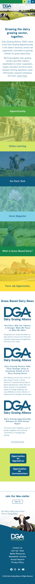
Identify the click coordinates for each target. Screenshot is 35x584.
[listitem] (17, 325)
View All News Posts (17, 442)
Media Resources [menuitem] (17, 554)
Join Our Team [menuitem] (17, 551)
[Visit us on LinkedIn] (19, 570)
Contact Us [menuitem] (17, 548)
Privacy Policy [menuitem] (17, 562)
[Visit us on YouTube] (23, 570)
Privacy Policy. (12, 514)
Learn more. (22, 76)
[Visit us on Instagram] (15, 570)
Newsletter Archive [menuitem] (17, 557)
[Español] (24, 1)
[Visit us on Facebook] (11, 569)
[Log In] (29, 1)
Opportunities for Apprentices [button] (18, 458)
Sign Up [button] (17, 502)
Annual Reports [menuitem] (17, 560)
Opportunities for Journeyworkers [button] (20, 471)
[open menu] (33, 1)
